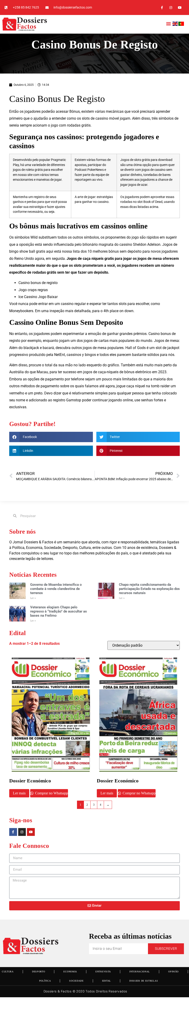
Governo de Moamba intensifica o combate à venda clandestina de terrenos (56, 589)
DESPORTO (38, 971)
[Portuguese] (181, 24)
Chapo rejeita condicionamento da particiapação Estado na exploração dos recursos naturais (149, 589)
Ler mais (19, 793)
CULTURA (8, 971)
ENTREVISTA (103, 971)
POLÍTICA (45, 981)
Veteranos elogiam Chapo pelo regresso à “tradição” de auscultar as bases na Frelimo (58, 611)
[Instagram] (170, 7)
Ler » (33, 598)
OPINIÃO (173, 971)
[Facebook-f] (161, 7)
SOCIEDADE (76, 981)
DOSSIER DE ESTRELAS (143, 981)
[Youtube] (179, 7)
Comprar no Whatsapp (51, 793)
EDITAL (106, 981)
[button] (168, 23)
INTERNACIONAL (139, 971)
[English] (175, 24)
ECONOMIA (70, 971)
